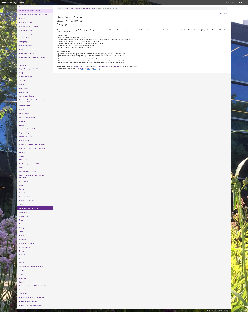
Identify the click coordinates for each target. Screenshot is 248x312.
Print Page (223, 13)
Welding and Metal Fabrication (28, 301)
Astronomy (22, 65)
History (21, 185)
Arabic (21, 49)
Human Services (24, 193)
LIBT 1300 (87, 68)
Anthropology (23, 42)
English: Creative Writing (26, 137)
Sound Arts (22, 278)
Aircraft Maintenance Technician (29, 26)
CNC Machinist (23, 92)
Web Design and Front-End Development (32, 297)
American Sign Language (27, 34)
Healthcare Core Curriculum (27, 171)
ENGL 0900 (97, 67)
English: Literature (24, 140)
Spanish (21, 282)
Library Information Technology (28, 208)
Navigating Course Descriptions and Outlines (33, 15)
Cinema (21, 84)
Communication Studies (26, 96)
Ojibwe (21, 232)
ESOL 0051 (116, 67)
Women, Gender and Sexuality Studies (31, 305)
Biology (21, 73)
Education (22, 125)
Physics (21, 251)
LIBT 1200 (80, 68)
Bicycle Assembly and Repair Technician (31, 69)
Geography (22, 152)
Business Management (26, 77)
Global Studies (23, 160)
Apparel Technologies (26, 46)
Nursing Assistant (24, 228)
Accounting (22, 18)
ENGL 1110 (79, 67)
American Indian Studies (26, 30)
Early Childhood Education (27, 117)
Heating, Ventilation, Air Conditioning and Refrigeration (31, 176)
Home (21, 7)
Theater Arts (23, 294)
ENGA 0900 (107, 67)
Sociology (22, 270)
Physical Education (25, 247)
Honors (21, 189)
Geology (21, 156)
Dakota (21, 109)
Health (21, 168)
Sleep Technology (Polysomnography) (31, 266)
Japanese (22, 204)
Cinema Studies (24, 88)
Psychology (22, 259)
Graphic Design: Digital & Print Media (30, 164)
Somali (21, 274)
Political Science (24, 255)
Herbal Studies (23, 181)
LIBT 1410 (96, 68)
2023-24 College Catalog (66, 8)
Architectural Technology (26, 53)
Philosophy (22, 239)
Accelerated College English (27, 129)
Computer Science (25, 106)
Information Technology (26, 201)
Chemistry (22, 80)
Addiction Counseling (25, 22)
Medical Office (23, 216)
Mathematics (23, 212)
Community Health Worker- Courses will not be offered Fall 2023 (33, 101)
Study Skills (22, 290)
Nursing (21, 224)
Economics (22, 121)
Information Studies (25, 197)
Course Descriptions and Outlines (29, 11)
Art (20, 61)
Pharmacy (22, 235)
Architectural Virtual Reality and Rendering (32, 57)
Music (21, 220)
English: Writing (24, 133)
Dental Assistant (24, 113)
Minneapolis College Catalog (12, 2)
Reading (21, 263)
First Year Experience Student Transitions (32, 148)
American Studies (24, 38)
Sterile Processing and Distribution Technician (33, 286)
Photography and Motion (26, 243)
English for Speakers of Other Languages (32, 144)
